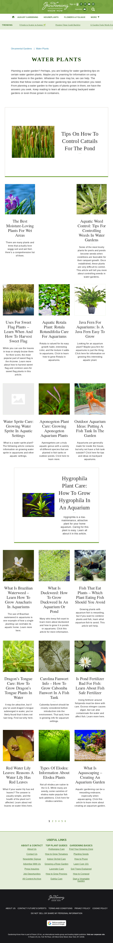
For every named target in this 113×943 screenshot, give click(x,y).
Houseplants (51, 17)
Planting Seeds (81, 854)
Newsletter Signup (32, 859)
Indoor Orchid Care (56, 859)
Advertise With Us (32, 864)
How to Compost (81, 874)
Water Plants (42, 48)
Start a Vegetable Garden (81, 880)
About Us (31, 849)
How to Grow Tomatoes (56, 854)
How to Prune (81, 859)
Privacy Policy (82, 908)
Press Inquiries (32, 869)
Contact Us (31, 854)
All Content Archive (31, 879)
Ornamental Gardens (21, 48)
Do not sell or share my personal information (56, 913)
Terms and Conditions (60, 908)
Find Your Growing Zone (81, 849)
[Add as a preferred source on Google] (56, 923)
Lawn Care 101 (81, 864)
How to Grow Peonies (56, 874)
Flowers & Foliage (74, 17)
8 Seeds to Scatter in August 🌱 (33, 25)
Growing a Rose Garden (56, 864)
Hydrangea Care (56, 849)
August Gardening (27, 17)
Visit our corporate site (96, 934)
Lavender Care (56, 869)
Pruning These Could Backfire (68, 25)
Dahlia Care (56, 879)
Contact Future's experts (32, 908)
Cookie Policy (99, 908)
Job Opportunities (32, 874)
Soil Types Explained (81, 869)
